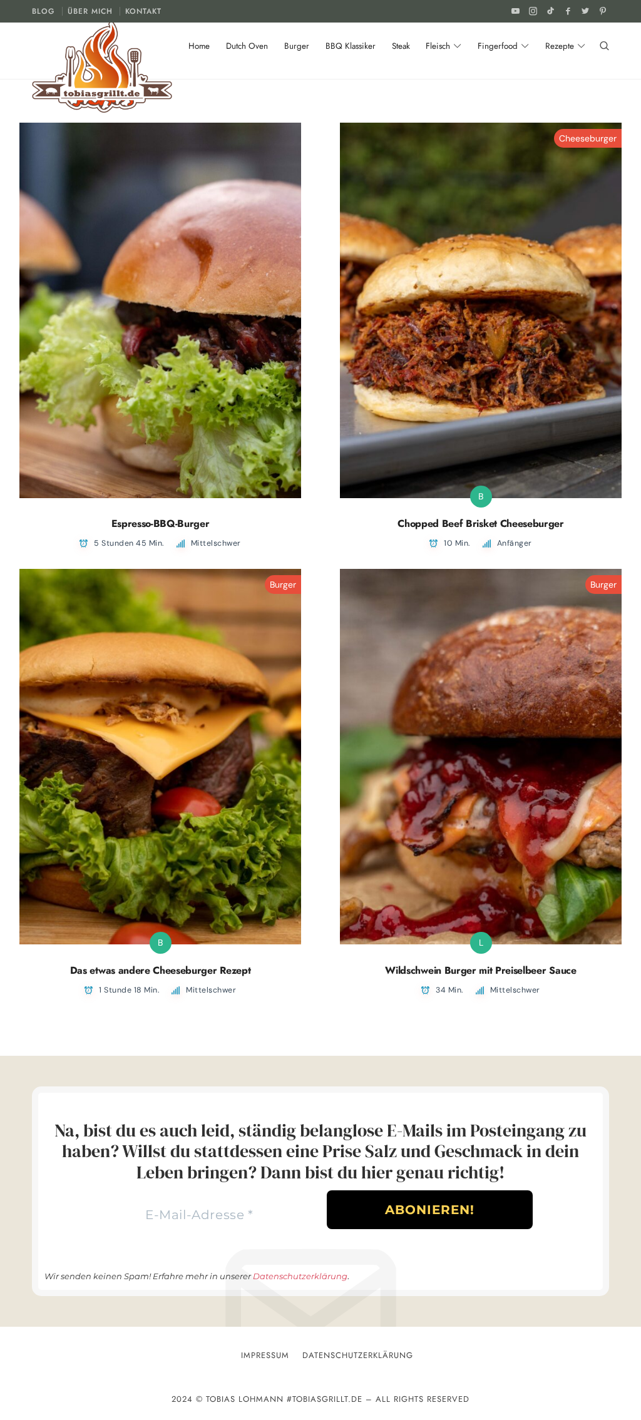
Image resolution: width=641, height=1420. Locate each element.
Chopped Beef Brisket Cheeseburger (480, 523)
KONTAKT (143, 11)
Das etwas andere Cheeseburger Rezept (160, 970)
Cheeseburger (588, 138)
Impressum (265, 1355)
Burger (283, 584)
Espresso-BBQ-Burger (160, 523)
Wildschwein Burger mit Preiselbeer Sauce (480, 970)
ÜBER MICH (90, 11)
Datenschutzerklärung (300, 1276)
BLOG (43, 11)
